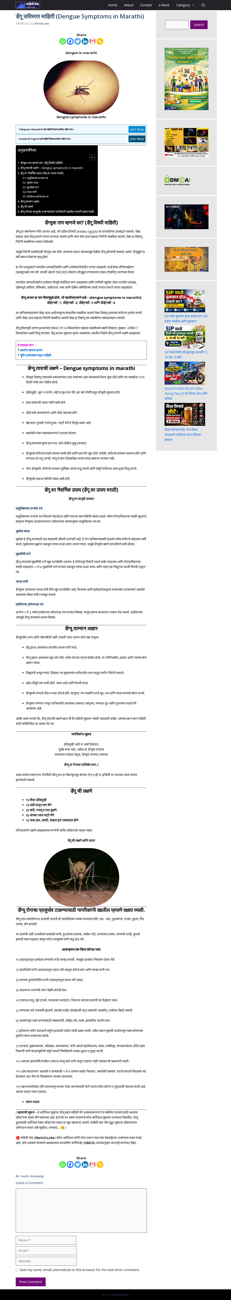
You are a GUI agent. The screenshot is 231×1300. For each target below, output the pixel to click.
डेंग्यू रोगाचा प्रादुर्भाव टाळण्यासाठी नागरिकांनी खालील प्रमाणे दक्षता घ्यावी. (57, 211)
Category (183, 5)
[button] (203, 5)
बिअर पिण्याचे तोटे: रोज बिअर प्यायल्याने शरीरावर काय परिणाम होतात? (183, 434)
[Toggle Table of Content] (90, 157)
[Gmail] (92, 41)
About (128, 5)
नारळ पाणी (32, 192)
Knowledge (37, 1176)
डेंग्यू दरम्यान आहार (29, 201)
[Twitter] (77, 41)
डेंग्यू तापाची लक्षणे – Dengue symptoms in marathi (51, 168)
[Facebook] (70, 41)
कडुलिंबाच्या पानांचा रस (37, 178)
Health (24, 1176)
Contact (146, 5)
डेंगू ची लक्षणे (26, 206)
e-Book (164, 5)
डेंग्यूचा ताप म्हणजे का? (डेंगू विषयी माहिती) (41, 163)
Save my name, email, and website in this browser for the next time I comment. (80, 1269)
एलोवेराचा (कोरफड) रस (37, 196)
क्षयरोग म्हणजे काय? (31, 350)
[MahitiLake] (28, 5)
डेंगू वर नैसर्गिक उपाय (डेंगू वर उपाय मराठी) (41, 173)
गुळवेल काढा (32, 182)
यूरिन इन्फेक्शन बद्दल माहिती (35, 355)
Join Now (137, 129)
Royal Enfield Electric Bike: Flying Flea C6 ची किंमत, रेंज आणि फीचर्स (186, 393)
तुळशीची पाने (32, 187)
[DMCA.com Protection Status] (177, 184)
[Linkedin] (85, 41)
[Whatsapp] (62, 41)
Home (112, 5)
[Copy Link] (100, 41)
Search (199, 24)
